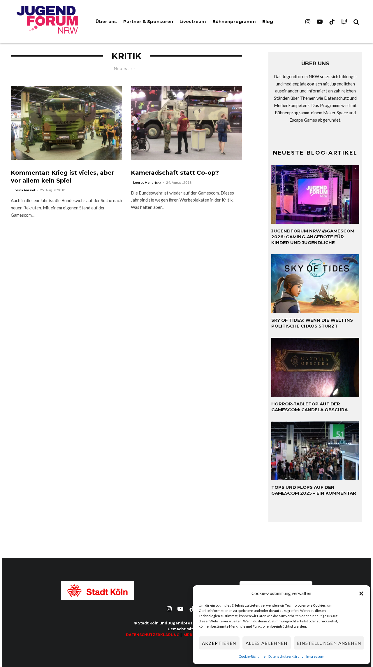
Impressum (315, 656)
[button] (361, 593)
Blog (267, 21)
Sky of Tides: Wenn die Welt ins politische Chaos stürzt (312, 323)
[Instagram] (308, 21)
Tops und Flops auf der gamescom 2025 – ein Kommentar (313, 490)
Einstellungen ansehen (329, 643)
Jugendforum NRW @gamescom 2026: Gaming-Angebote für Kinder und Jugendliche (312, 236)
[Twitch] (344, 21)
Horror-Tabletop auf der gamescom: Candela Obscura (309, 406)
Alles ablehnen (267, 643)
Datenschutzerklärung (285, 656)
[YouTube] (320, 21)
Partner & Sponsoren (148, 21)
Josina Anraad (24, 190)
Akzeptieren (219, 643)
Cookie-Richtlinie (252, 656)
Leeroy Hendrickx (147, 182)
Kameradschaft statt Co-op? (175, 172)
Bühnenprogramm (234, 21)
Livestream (193, 21)
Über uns (106, 21)
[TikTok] (332, 21)
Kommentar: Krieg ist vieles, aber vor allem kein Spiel (62, 176)
